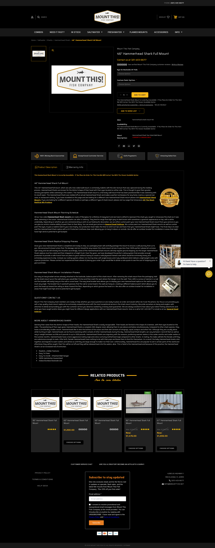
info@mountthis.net (174, 484)
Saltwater (93, 32)
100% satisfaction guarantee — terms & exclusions (135, 105)
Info (177, 32)
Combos (38, 32)
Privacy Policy (42, 472)
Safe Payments (130, 156)
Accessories (161, 32)
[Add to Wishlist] (54, 401)
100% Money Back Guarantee (52, 156)
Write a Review (177, 64)
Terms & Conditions (42, 479)
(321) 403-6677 (177, 2)
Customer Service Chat (81, 464)
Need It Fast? (57, 32)
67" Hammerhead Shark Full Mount (169, 422)
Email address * (95, 494)
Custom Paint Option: (127, 80)
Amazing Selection (168, 156)
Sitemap (127, 545)
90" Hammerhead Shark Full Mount (45, 422)
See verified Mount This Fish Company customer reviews (149, 64)
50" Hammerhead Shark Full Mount (107, 422)
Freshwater (115, 32)
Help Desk (42, 485)
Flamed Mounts (138, 32)
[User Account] (32, 17)
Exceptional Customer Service (90, 156)
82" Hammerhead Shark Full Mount (138, 422)
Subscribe (96, 523)
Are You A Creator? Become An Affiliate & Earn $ (121, 464)
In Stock (76, 32)
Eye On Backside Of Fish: (128, 70)
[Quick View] (54, 394)
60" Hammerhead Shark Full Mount (76, 422)
